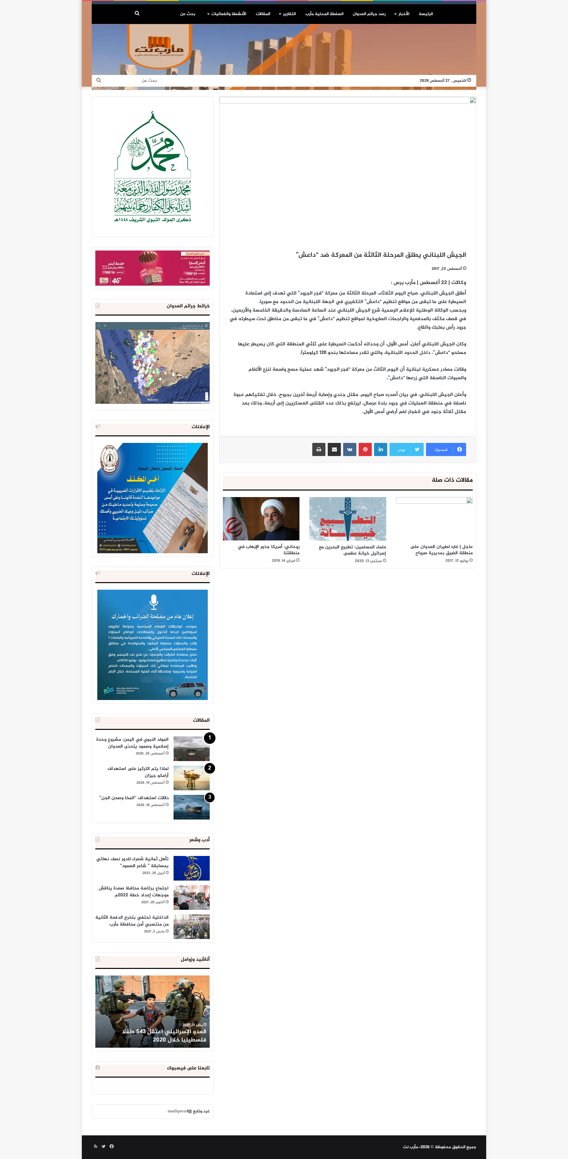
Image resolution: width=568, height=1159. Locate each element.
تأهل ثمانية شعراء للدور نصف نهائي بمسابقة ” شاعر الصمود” (132, 862)
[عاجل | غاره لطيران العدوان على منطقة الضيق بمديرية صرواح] (434, 518)
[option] (152, 1011)
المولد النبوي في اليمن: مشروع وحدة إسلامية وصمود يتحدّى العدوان (132, 743)
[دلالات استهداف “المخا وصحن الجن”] (192, 807)
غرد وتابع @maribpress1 (189, 1111)
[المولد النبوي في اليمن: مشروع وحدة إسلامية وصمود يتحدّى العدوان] (192, 748)
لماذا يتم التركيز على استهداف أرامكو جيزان (138, 772)
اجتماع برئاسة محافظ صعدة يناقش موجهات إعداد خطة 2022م (134, 892)
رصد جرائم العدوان (369, 14)
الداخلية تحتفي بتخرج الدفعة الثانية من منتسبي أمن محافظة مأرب (132, 921)
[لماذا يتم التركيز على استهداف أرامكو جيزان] (192, 778)
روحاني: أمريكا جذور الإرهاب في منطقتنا (268, 550)
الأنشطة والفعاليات (228, 14)
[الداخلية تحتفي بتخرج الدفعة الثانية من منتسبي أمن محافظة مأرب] (192, 926)
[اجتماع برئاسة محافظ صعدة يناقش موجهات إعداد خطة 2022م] (192, 897)
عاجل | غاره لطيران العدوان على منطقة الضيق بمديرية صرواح (441, 550)
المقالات (263, 14)
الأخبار (403, 14)
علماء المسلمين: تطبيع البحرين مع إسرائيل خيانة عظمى (352, 550)
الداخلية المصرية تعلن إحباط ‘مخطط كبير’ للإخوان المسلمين (153, 1036)
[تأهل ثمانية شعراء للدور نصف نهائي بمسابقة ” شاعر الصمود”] (192, 868)
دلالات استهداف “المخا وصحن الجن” (134, 798)
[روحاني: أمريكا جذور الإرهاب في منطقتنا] (261, 518)
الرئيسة (426, 14)
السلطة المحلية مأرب (324, 14)
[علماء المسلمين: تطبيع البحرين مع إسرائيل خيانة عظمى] (347, 518)
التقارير (289, 14)
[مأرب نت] (284, 57)
